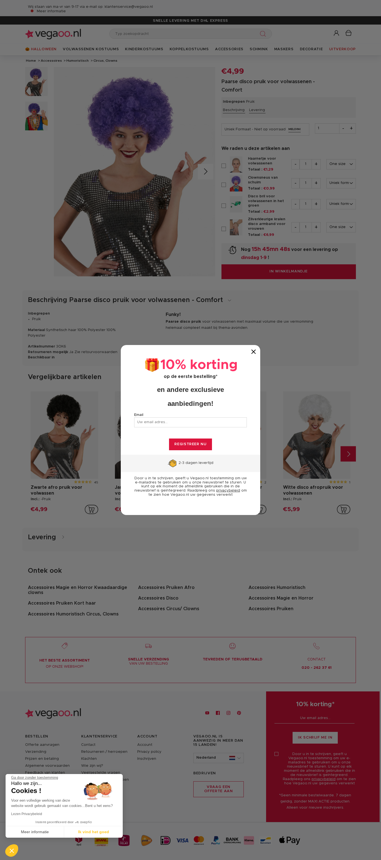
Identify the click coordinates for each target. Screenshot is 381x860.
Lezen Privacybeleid (26, 814)
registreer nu (190, 444)
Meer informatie (35, 832)
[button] (11, 850)
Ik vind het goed (93, 832)
